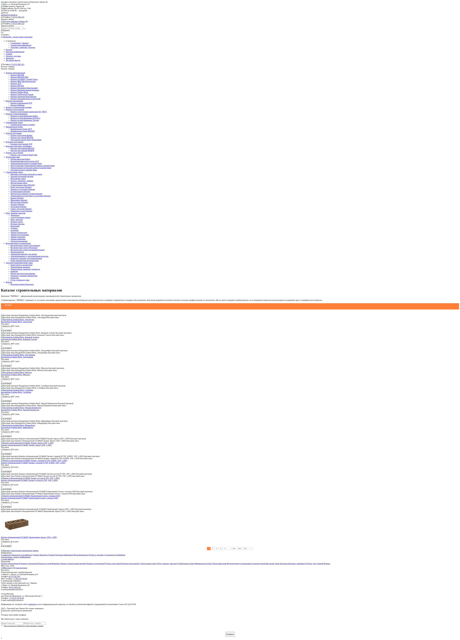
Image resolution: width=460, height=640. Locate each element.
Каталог (9, 50)
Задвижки (15, 230)
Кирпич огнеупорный (15, 110)
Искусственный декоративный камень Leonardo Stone (33, 166)
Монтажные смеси (18, 179)
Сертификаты (26, 555)
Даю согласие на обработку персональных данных (23, 626)
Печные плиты (17, 222)
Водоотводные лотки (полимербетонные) (28, 250)
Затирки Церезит (17, 204)
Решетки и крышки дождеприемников (26, 258)
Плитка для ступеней (14, 153)
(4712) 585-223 (15, 587)
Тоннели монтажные (19, 241)
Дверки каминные (18, 239)
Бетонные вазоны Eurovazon (22, 284)
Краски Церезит (17, 198)
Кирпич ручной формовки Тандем (25, 120)
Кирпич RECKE (17, 86)
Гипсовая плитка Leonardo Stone (24, 170)
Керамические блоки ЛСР (21, 129)
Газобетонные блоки (14, 122)
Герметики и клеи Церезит (21, 211)
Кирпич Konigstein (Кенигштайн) (24, 88)
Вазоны (9, 282)
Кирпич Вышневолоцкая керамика (25, 90)
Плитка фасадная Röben (20, 159)
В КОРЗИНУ (6, 331)
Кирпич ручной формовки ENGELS (25, 118)
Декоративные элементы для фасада (25, 269)
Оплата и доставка (13, 56)
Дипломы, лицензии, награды (23, 47)
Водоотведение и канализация (18, 243)
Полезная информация (15, 52)
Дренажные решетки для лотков (24, 254)
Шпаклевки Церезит (19, 200)
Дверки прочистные (19, 233)
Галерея (9, 54)
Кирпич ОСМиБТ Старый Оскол (24, 79)
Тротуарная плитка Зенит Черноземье (26, 140)
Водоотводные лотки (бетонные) (24, 248)
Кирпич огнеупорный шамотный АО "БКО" (29, 112)
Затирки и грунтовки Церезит (23, 189)
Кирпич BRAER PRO (19, 77)
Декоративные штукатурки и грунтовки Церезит (31, 196)
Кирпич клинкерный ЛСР (21, 103)
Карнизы (14, 271)
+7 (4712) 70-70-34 (16, 598)
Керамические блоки (14, 127)
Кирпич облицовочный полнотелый (25, 99)
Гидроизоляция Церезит (20, 192)
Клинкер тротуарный (14, 142)
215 (245, 548)
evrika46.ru (32, 604)
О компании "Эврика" (20, 43)
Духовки (14, 228)
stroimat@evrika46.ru (9, 15)
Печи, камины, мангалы (16, 213)
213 (234, 548)
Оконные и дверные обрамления (24, 276)
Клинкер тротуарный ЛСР (21, 144)
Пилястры (15, 278)
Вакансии (44, 555)
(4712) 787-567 (14, 576)
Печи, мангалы (17, 220)
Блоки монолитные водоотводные (25, 261)
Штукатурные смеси (19, 183)
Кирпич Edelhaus (17, 105)
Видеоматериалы (81, 555)
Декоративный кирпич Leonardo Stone (26, 163)
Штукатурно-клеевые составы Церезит (26, 194)
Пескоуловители (17, 252)
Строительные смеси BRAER (23, 185)
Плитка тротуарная (13, 133)
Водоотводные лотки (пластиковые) (25, 245)
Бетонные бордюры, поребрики (19, 146)
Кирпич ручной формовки (16, 114)
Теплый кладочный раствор (22, 176)
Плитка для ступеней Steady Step (24, 155)
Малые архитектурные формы (23, 274)
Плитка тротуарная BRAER (22, 138)
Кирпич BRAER (17, 75)
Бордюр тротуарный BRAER (22, 148)
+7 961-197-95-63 (20, 579)
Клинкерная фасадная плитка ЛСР (25, 161)
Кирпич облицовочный (15, 73)
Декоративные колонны (20, 267)
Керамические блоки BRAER (23, 131)
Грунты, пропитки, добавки (22, 181)
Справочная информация (21, 45)
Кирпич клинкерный (14, 101)
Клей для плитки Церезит (21, 187)
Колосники (15, 226)
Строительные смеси (14, 172)
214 (239, 548)
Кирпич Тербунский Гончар (22, 94)
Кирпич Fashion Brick (19, 92)
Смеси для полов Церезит (21, 209)
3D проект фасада (13, 60)
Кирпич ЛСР (16, 84)
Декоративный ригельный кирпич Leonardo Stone (31, 168)
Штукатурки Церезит (19, 202)
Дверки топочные (18, 237)
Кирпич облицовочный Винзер (23, 97)
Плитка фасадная (13, 157)
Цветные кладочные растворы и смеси (26, 174)
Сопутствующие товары (20, 217)
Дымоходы (15, 215)
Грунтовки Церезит (18, 207)
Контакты (10, 58)
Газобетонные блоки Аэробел (23, 125)
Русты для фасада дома (20, 280)
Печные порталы (17, 224)
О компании (6, 555)
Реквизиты (16, 555)
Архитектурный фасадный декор (19, 263)
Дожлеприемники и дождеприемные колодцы (29, 256)
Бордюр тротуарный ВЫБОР (22, 151)
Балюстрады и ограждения (21, 265)
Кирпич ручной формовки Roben (24, 116)
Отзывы (36, 555)
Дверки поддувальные (20, 235)
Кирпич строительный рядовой (19, 107)
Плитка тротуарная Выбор (21, 135)
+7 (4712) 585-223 (17, 17)
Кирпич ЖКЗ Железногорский (23, 81)
